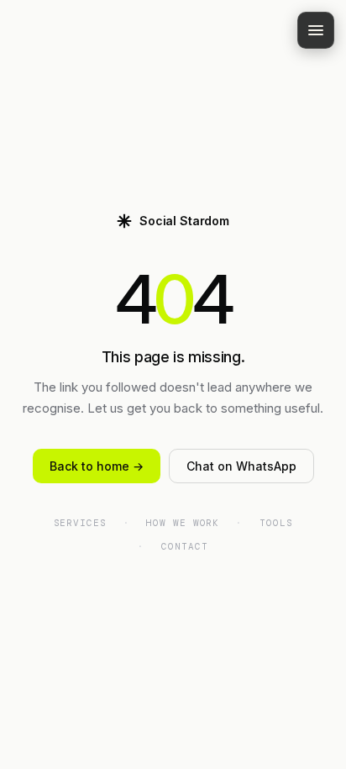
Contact (184, 546)
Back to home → (97, 466)
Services (80, 523)
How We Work (182, 523)
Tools (276, 523)
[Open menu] (315, 30)
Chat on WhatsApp (241, 466)
